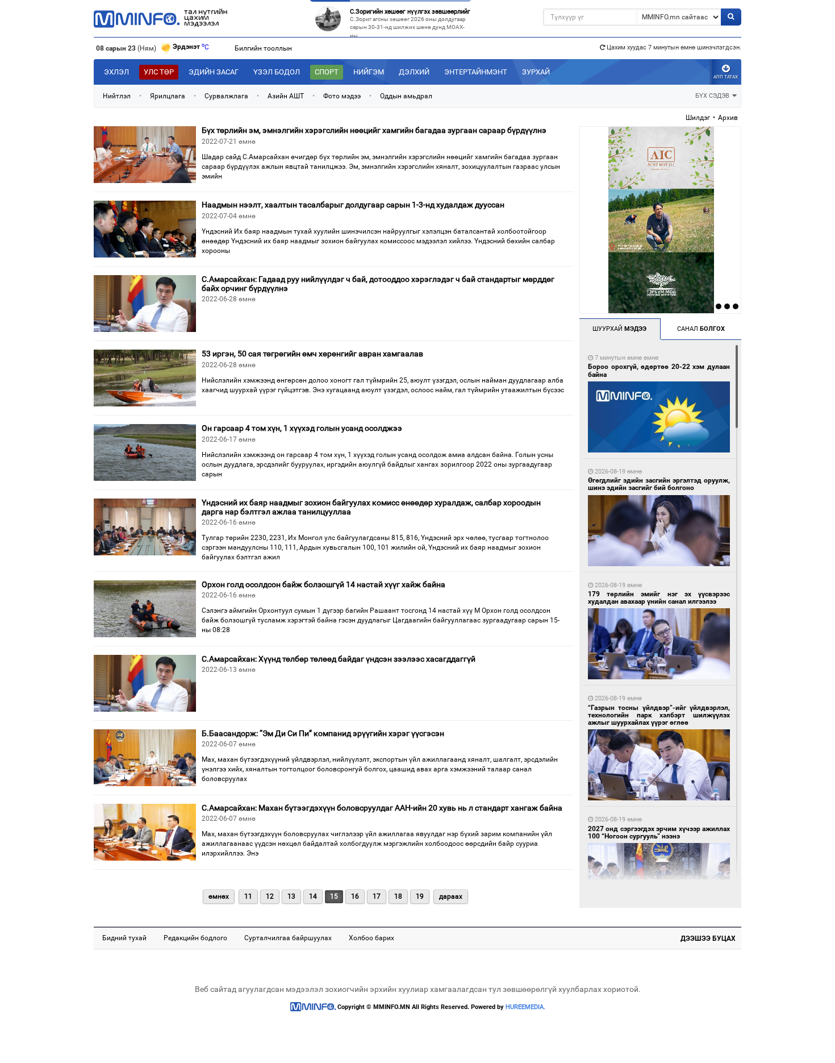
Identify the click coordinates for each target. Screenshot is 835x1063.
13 (291, 896)
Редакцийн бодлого (195, 938)
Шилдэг (698, 118)
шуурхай (619, 329)
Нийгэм (368, 72)
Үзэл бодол (276, 72)
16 (355, 896)
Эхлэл (116, 72)
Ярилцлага (167, 96)
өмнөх (218, 896)
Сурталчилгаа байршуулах (288, 938)
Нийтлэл (117, 96)
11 (248, 896)
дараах (450, 896)
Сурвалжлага (226, 96)
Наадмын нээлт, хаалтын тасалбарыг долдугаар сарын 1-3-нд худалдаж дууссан (353, 204)
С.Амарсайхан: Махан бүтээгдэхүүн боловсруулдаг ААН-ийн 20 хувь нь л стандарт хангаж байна (382, 807)
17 (377, 896)
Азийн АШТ (286, 96)
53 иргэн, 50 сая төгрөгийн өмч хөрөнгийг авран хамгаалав (312, 353)
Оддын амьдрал (406, 96)
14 (313, 896)
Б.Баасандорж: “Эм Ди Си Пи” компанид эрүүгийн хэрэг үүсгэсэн (323, 733)
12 (270, 896)
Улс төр (159, 72)
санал (701, 329)
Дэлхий (414, 72)
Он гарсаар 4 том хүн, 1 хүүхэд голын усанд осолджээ (302, 428)
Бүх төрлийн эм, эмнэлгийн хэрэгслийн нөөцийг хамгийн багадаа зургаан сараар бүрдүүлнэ (374, 130)
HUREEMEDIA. (525, 1007)
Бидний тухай (124, 938)
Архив (728, 118)
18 (398, 896)
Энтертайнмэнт (475, 72)
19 (420, 896)
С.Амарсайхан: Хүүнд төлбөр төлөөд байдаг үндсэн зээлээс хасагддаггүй (338, 658)
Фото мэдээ (342, 96)
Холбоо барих (371, 938)
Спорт (327, 72)
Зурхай (536, 72)
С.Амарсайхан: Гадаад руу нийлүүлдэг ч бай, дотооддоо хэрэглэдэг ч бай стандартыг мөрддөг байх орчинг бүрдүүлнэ (378, 283)
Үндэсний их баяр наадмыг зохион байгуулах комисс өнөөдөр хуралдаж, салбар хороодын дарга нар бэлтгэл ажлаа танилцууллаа (371, 507)
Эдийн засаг (214, 72)
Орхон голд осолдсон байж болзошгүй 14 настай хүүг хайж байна (323, 584)
